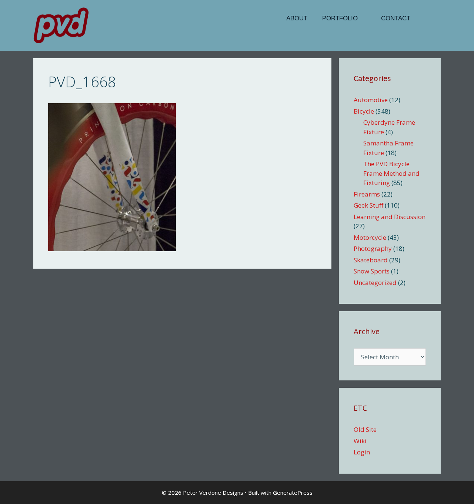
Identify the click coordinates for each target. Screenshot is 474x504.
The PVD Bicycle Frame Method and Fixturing (391, 173)
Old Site (365, 429)
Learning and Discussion (389, 216)
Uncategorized (375, 282)
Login (362, 452)
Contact (395, 18)
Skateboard (371, 260)
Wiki (360, 441)
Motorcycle (370, 237)
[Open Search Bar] (429, 18)
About (296, 18)
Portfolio (340, 18)
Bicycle (364, 111)
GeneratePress (293, 492)
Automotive (371, 99)
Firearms (367, 194)
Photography (373, 248)
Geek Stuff (368, 205)
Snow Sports (372, 271)
